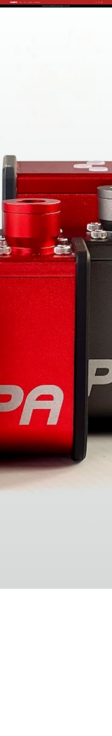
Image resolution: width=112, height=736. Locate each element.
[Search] (96, 2)
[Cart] (101, 2)
